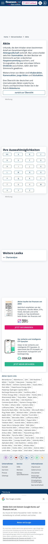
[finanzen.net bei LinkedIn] (26, 457)
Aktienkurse (14, 88)
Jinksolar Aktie (35, 412)
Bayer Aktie (32, 397)
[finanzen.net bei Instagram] (6, 457)
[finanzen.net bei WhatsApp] (37, 457)
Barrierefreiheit (37, 485)
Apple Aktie (6, 415)
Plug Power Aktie (8, 412)
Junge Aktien (22, 75)
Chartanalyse (11, 257)
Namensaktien (9, 75)
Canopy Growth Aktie (22, 440)
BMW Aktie (17, 433)
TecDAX (11, 382)
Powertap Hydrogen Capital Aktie (14, 390)
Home (6, 37)
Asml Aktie (28, 448)
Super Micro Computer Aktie (13, 425)
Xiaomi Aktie (19, 438)
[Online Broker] (13, 4)
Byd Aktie (28, 407)
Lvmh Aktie (6, 450)
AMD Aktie (18, 430)
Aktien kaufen (39, 450)
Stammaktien (17, 55)
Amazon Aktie (24, 395)
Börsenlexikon (16, 37)
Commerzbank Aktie (9, 402)
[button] (29, 3)
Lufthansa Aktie (8, 407)
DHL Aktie (5, 400)
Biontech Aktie (22, 412)
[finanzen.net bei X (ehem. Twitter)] (21, 457)
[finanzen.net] (13, 2)
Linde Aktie (6, 448)
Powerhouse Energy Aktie (21, 387)
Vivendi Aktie (20, 422)
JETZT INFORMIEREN (24, 327)
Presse (4, 473)
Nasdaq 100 (31, 382)
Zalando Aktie (38, 440)
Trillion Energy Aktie (9, 395)
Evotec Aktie (17, 448)
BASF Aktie (15, 400)
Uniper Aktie (17, 450)
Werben (20, 470)
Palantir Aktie (7, 430)
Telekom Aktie (7, 422)
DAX (26, 379)
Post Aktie (5, 387)
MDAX (4, 382)
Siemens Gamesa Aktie (22, 385)
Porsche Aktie (17, 435)
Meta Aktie (6, 435)
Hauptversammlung (12, 60)
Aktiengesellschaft (11, 53)
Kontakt (5, 467)
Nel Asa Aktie (25, 410)
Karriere (5, 470)
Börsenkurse (7, 379)
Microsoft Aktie (38, 410)
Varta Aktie (30, 438)
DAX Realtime (35, 379)
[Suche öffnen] (40, 3)
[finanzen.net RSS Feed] (42, 457)
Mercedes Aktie (18, 417)
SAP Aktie (16, 415)
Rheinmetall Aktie (9, 397)
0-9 (7, 154)
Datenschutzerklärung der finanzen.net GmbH (17, 538)
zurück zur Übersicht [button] (24, 92)
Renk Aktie (6, 417)
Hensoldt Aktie (19, 420)
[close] (43, 499)
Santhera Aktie (29, 392)
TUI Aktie (5, 405)
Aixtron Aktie (39, 448)
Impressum (35, 467)
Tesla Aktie (22, 397)
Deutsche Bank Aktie (10, 410)
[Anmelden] (45, 3)
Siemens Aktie (27, 405)
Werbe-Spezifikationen (23, 473)
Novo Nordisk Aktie (9, 428)
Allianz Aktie (15, 405)
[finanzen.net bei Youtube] (16, 457)
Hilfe (18, 467)
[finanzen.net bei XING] (32, 457)
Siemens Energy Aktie (27, 402)
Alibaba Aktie (29, 445)
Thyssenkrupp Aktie (31, 433)
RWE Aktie (30, 425)
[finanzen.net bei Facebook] (11, 457)
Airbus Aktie (6, 433)
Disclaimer (35, 473)
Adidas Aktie (32, 443)
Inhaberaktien (35, 72)
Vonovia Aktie (7, 440)
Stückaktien (37, 75)
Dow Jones (20, 382)
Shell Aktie (28, 450)
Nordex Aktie (7, 445)
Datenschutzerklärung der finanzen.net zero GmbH (18, 540)
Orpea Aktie (37, 385)
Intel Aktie (18, 445)
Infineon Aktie (24, 428)
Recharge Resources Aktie (12, 392)
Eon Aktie (39, 438)
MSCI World (6, 385)
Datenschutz (36, 470)
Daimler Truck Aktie (29, 415)
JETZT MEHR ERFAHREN (24, 364)
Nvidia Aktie (36, 395)
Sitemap (5, 476)
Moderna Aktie (32, 422)
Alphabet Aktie (30, 430)
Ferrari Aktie (6, 420)
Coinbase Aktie (37, 428)
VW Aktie (19, 407)
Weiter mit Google (24, 523)
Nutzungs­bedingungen (36, 476)
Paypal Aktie (31, 420)
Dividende (7, 65)
